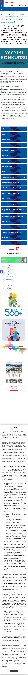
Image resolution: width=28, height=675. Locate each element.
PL (26, 5)
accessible (1, 271)
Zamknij (14, 671)
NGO (9, 14)
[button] (14, 129)
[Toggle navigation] (1, 9)
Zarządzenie (9, 122)
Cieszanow (3, 14)
